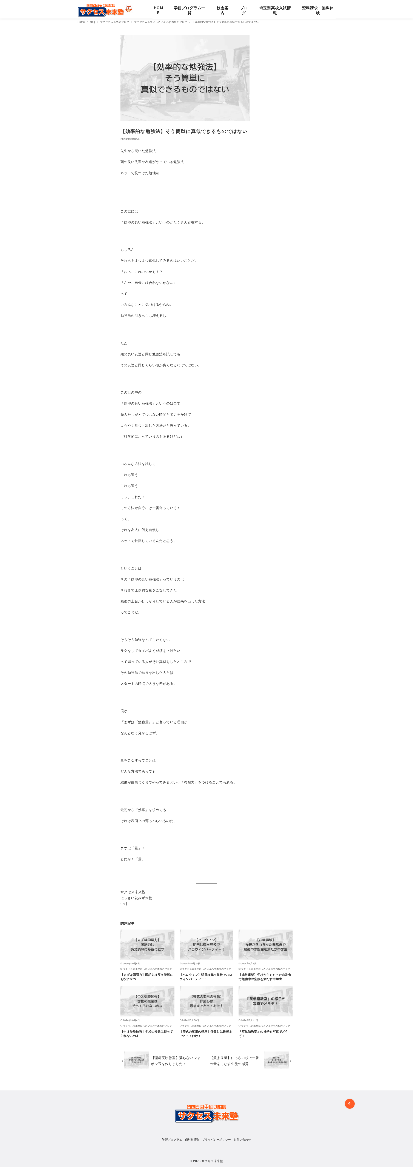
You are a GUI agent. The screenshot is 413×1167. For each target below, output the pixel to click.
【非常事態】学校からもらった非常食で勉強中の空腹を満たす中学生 (265, 976)
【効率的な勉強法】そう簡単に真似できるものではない (225, 21)
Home (81, 21)
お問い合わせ (242, 1139)
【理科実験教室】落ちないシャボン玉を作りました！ (175, 1060)
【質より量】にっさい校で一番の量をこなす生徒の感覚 (234, 1060)
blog (93, 21)
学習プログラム (172, 1139)
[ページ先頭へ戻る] (350, 1104)
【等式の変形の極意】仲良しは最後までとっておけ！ (206, 1033)
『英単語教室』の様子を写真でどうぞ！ (263, 1033)
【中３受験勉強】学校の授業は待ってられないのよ (146, 1033)
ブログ (244, 10)
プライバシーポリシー (216, 1139)
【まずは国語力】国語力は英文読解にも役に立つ (146, 976)
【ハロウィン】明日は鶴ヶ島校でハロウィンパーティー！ (206, 976)
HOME (158, 10)
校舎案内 (222, 10)
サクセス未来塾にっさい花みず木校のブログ (161, 21)
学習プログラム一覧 (189, 10)
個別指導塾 (192, 1139)
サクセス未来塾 (212, 1160)
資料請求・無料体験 (318, 10)
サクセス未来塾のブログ (115, 21)
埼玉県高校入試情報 (275, 10)
